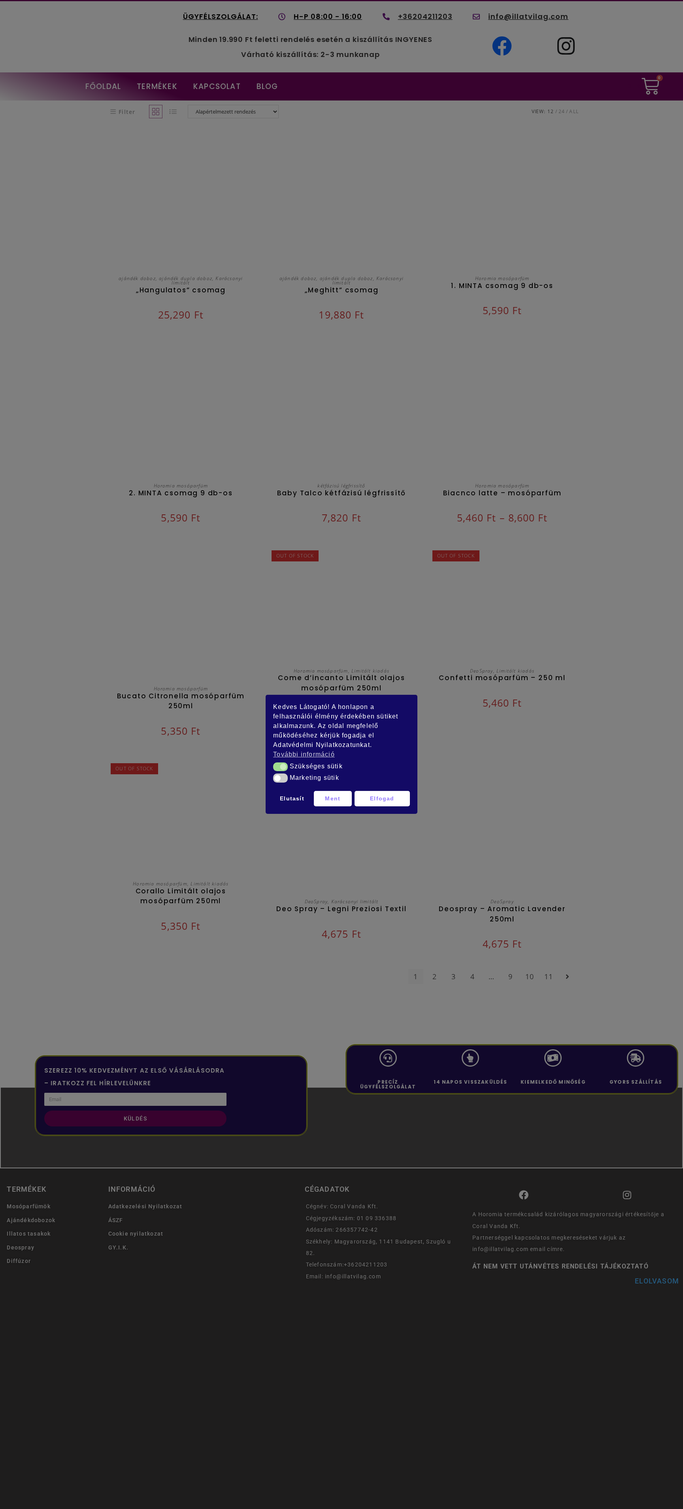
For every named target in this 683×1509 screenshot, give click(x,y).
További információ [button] (304, 754)
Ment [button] (332, 799)
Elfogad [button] (382, 799)
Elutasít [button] (292, 799)
